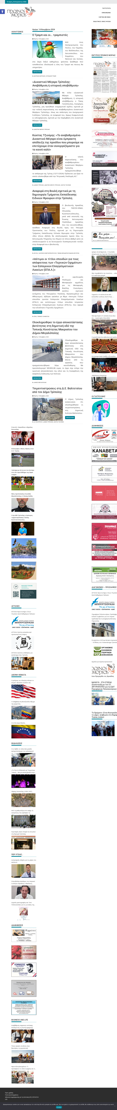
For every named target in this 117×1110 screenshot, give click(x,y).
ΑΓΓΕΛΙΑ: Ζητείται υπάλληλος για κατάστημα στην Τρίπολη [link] (21, 654)
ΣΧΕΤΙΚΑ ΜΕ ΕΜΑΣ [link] (105, 17)
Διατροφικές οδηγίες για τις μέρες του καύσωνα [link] (23, 861)
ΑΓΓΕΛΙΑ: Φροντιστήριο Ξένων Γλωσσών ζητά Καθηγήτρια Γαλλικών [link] (23, 613)
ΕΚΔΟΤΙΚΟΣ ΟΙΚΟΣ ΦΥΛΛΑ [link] (102, 21)
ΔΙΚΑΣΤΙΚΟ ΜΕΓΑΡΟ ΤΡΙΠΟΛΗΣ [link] (42, 129)
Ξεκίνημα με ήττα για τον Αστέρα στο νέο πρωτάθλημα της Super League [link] (22, 472)
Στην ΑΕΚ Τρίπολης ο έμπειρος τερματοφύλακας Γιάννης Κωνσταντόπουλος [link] (22, 517)
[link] (2, 11)
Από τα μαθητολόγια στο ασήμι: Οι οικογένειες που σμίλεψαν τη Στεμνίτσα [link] (22, 812)
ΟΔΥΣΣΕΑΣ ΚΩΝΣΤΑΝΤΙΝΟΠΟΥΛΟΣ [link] (47, 253)
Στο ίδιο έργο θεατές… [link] (18, 723)
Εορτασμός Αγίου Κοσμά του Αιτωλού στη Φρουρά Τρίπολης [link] (23, 833)
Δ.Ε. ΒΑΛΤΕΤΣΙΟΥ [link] (38, 422)
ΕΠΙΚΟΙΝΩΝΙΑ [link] (106, 12)
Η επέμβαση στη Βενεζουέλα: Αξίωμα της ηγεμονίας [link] (23, 703)
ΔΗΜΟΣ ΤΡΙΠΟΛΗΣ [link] (39, 185)
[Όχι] (115, 1106)
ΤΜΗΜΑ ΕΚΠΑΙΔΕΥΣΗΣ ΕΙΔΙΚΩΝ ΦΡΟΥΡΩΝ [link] (68, 253)
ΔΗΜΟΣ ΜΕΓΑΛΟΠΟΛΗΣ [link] (40, 382)
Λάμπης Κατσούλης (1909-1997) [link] (21, 791)
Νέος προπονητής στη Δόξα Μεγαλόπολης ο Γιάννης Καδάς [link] (22, 495)
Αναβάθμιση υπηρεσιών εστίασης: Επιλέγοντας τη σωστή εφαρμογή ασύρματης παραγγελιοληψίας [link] (22, 1026)
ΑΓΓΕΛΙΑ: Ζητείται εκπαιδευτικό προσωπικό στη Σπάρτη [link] (21, 633)
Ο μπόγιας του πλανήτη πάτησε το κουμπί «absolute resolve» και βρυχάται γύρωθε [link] (22, 681)
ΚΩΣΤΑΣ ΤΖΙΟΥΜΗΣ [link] (66, 185)
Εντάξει (59, 1107)
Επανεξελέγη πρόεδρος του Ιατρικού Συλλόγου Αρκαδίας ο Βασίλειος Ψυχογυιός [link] (23, 882)
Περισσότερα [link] (37, 71)
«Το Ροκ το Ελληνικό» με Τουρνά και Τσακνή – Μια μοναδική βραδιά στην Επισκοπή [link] (23, 771)
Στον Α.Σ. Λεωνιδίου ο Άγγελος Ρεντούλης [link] (22, 428)
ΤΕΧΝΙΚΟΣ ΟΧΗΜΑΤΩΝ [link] (43, 316)
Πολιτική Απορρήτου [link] (11, 1095)
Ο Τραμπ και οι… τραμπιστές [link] (50, 35)
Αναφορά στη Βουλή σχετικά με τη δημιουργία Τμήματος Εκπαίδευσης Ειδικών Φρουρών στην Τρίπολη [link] (54, 194)
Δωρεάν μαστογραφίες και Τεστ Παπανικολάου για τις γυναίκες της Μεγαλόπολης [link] (22, 904)
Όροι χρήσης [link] (9, 1093)
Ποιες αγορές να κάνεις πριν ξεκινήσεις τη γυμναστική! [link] (20, 1047)
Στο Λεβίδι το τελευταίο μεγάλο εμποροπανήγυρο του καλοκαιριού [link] (22, 750)
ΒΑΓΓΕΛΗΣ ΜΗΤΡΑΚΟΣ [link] (39, 76)
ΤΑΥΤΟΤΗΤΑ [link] (106, 8)
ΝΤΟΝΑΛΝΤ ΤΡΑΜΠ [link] (51, 76)
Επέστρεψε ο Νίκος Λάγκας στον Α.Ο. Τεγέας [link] (22, 450)
